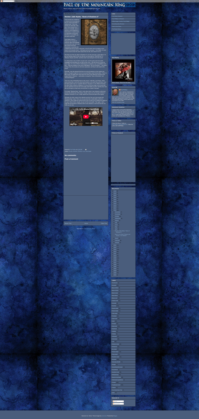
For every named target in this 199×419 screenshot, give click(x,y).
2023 (115, 195)
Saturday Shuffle (116, 362)
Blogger (115, 415)
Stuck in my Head (116, 377)
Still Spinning (115, 374)
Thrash (114, 382)
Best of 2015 (115, 290)
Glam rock (114, 318)
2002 (115, 272)
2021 (115, 199)
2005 (115, 266)
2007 (115, 262)
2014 (115, 247)
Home (86, 223)
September (118, 218)
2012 (115, 251)
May (116, 226)
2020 (115, 201)
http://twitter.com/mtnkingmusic (119, 124)
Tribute (114, 387)
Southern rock (81, 151)
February (117, 240)
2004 (115, 268)
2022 (115, 197)
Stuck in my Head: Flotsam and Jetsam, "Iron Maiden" (122, 235)
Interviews (114, 339)
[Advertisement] (86, 207)
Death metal (115, 308)
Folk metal (114, 313)
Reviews (75, 151)
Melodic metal (115, 344)
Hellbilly (114, 331)
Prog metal (114, 354)
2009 (115, 258)
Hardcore (114, 328)
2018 (115, 206)
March (117, 238)
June (116, 224)
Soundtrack (115, 369)
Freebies (114, 316)
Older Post (104, 223)
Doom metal (115, 310)
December (118, 212)
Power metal (115, 351)
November (118, 214)
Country (114, 305)
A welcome (114, 282)
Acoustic (70, 151)
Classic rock (115, 300)
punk (113, 392)
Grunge (114, 323)
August (117, 220)
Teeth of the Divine (116, 26)
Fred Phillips (124, 89)
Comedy (114, 303)
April (116, 229)
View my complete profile (118, 102)
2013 (115, 249)
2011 (115, 253)
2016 (115, 210)
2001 (115, 275)
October (117, 216)
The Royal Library (116, 29)
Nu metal (114, 349)
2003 (115, 270)
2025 (115, 191)
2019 (115, 203)
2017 (115, 208)
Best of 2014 (115, 287)
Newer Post (68, 223)
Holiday (114, 333)
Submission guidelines (117, 379)
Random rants (115, 356)
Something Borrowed (117, 367)
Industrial (114, 336)
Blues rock (114, 298)
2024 (115, 193)
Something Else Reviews (118, 24)
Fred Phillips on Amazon (118, 18)
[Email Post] (86, 149)
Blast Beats (115, 295)
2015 (115, 245)
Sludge (114, 364)
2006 (115, 264)
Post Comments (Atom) (89, 228)
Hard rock (114, 326)
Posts (115, 401)
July (116, 222)
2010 (115, 255)
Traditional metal (116, 385)
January (117, 242)
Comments (117, 403)
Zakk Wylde (88, 151)
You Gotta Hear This (117, 390)
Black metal (115, 293)
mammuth (104, 415)
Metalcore (114, 346)
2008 (115, 260)
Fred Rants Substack (117, 16)
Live (113, 341)
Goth (113, 321)
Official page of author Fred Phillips (120, 21)
